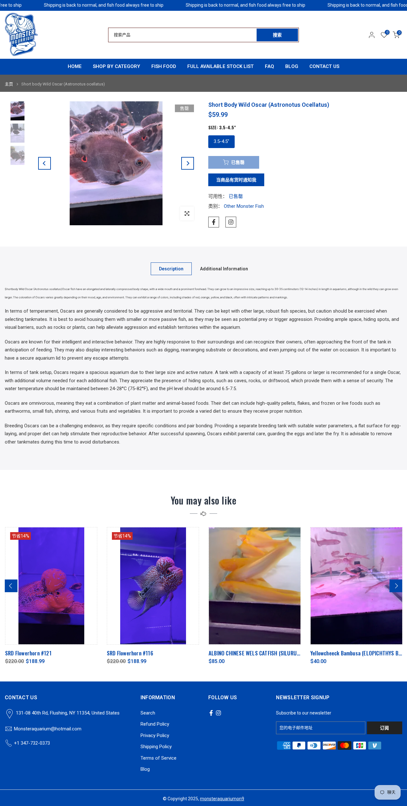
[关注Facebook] (213, 222)
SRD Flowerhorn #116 (130, 653)
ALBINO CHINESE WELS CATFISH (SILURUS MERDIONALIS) (270, 653)
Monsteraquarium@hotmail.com (47, 729)
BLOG (291, 66)
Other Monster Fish (244, 206)
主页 (9, 84)
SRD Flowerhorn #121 (28, 653)
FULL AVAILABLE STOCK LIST (220, 66)
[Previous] (44, 163)
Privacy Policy (155, 735)
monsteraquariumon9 (222, 798)
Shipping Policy (156, 746)
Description (171, 268)
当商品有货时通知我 (236, 179)
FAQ (269, 66)
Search (148, 713)
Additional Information (224, 268)
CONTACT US (324, 66)
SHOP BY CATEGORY (116, 66)
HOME (75, 66)
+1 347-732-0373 (32, 743)
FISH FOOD (163, 66)
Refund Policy (155, 724)
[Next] (187, 163)
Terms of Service (158, 758)
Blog (145, 769)
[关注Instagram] (230, 222)
